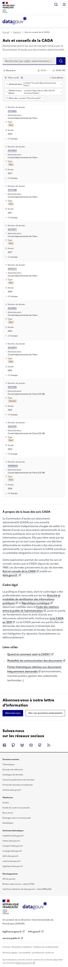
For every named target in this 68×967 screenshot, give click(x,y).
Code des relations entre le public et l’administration (31, 609)
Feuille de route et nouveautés (16, 807)
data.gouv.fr (10, 575)
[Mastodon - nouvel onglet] (13, 745)
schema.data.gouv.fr (12, 790)
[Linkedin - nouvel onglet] (4, 745)
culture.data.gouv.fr (12, 861)
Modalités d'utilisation (22, 947)
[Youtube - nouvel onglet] (31, 745)
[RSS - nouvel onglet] (49, 745)
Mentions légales (10, 952)
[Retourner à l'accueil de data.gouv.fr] (14, 21)
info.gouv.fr (34, 931)
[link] (13, 713)
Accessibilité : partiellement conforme (36, 952)
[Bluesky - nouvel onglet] (22, 745)
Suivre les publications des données (18, 779)
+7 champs (13, 138)
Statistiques (8, 823)
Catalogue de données (13, 774)
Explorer (17, 32)
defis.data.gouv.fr (11, 856)
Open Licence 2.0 (24, 962)
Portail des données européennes (18, 784)
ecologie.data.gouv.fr (12, 851)
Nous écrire (8, 812)
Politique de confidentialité (45, 947)
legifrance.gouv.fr (12, 931)
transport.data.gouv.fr (13, 845)
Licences (6, 947)
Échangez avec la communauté (17, 817)
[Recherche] (56, 4)
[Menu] (64, 4)
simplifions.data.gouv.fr (13, 835)
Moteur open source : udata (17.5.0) (18, 884)
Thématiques (8, 764)
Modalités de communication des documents (34, 660)
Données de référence (13, 769)
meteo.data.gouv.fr (11, 840)
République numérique (36, 603)
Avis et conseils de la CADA (19, 571)
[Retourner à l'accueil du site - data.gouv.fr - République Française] (34, 907)
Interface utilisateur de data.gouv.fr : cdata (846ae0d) (27, 889)
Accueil (6, 32)
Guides (6, 802)
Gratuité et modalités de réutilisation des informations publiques (31, 599)
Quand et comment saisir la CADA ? (28, 654)
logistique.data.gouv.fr (13, 866)
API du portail (9, 879)
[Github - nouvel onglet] (40, 745)
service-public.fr (11, 938)
